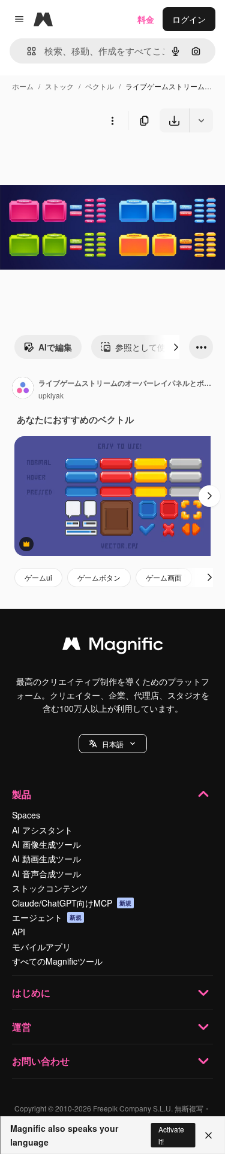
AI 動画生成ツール (46, 859)
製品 (21, 794)
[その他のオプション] (112, 120)
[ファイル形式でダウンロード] (201, 120)
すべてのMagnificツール (57, 961)
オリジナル (82, 160)
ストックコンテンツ (50, 888)
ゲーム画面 (164, 577)
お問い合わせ (41, 1061)
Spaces (26, 815)
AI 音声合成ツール (46, 874)
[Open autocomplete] (26, 51)
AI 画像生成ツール (46, 844)
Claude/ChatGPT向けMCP (71, 903)
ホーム (23, 86)
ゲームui (38, 577)
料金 (145, 19)
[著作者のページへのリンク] (23, 389)
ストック (59, 86)
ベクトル (99, 86)
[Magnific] (112, 646)
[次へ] (176, 347)
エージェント (47, 917)
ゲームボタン (99, 577)
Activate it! (171, 1135)
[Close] (208, 1135)
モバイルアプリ (41, 947)
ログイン (189, 19)
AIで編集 (55, 347)
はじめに (31, 992)
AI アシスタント (42, 830)
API (18, 932)
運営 (21, 1027)
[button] (113, 743)
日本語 (113, 744)
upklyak (51, 395)
